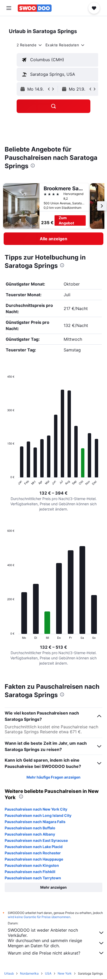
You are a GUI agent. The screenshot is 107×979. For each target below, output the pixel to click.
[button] (9, 8)
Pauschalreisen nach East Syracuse (36, 840)
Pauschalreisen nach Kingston (32, 865)
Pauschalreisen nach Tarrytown (33, 878)
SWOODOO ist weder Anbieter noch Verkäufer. (43, 932)
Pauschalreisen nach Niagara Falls (35, 821)
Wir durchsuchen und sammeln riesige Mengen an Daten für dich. (45, 943)
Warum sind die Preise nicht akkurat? (44, 953)
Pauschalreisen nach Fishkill (30, 871)
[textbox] (58, 60)
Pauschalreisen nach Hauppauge (34, 859)
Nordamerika (29, 973)
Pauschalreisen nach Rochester (33, 853)
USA (48, 973)
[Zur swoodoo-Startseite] (35, 8)
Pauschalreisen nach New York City (36, 809)
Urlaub (9, 973)
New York (65, 973)
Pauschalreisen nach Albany (30, 834)
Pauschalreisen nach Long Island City (38, 815)
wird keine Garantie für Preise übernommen (39, 917)
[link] (53, 238)
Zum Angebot (66, 220)
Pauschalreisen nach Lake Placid (34, 846)
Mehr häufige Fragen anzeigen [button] (53, 777)
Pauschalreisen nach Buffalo (30, 828)
